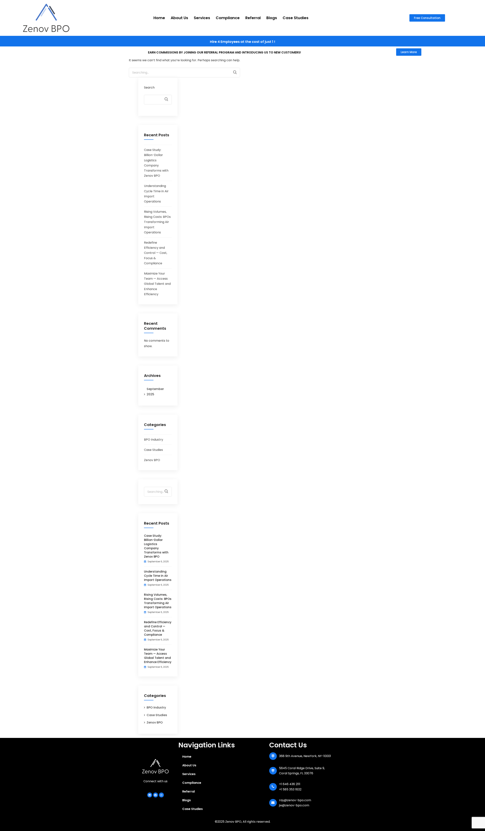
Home (159, 17)
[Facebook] (155, 795)
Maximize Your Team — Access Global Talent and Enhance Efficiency (157, 283)
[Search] (233, 72)
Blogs (271, 17)
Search (149, 87)
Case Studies (295, 17)
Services (202, 17)
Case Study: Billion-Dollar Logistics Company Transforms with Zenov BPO (156, 546)
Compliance (228, 17)
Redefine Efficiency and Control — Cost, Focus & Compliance (155, 252)
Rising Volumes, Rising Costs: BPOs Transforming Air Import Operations (157, 222)
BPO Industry (153, 439)
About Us (179, 17)
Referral (253, 17)
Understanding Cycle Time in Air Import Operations (157, 576)
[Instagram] (161, 795)
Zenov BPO (152, 460)
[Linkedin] (149, 795)
